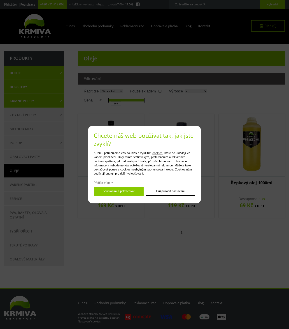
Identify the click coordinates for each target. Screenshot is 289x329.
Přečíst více (102, 182)
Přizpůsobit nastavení (170, 191)
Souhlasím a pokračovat (119, 191)
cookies (157, 153)
